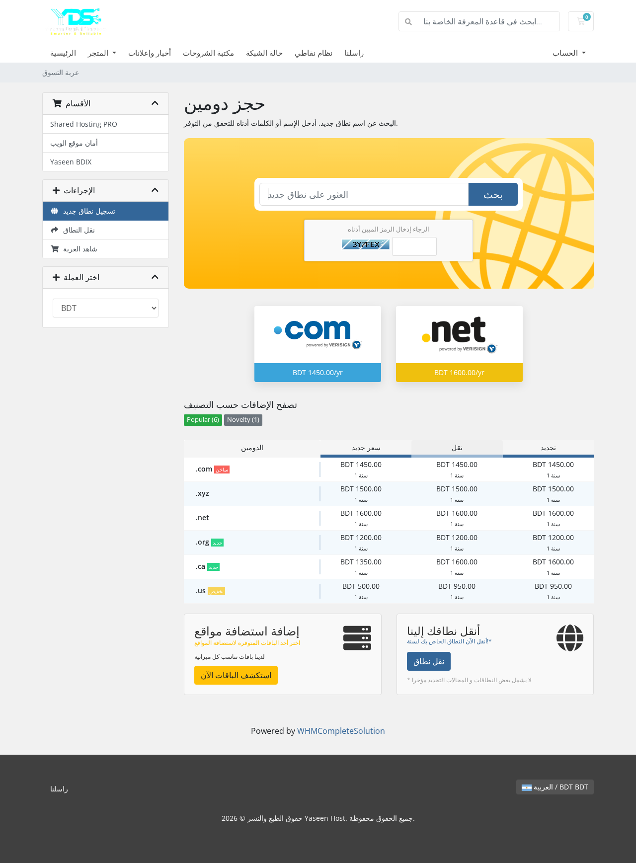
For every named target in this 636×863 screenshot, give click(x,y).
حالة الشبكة (264, 53)
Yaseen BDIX (70, 161)
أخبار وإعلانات (149, 53)
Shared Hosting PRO (83, 124)
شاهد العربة (78, 248)
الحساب (566, 53)
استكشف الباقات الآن (236, 675)
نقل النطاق (77, 230)
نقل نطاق (428, 661)
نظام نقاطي (313, 53)
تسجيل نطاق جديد (87, 211)
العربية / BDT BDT (560, 786)
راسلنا (354, 53)
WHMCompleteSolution (341, 730)
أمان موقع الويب (74, 143)
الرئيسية (63, 53)
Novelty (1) (243, 419)
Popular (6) (203, 419)
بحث (493, 194)
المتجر (99, 53)
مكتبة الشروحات (208, 53)
